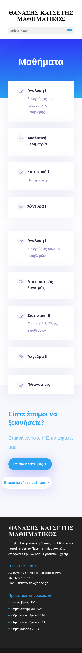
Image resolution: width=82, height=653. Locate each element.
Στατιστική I (38, 171)
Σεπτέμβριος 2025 (24, 602)
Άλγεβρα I (36, 206)
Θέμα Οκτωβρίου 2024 (27, 609)
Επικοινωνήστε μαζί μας (25, 482)
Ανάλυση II (37, 240)
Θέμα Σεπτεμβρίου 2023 (28, 622)
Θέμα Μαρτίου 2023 (25, 629)
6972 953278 (24, 578)
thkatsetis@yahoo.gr (33, 583)
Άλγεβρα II (37, 356)
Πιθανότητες (38, 384)
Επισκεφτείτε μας (28, 464)
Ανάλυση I (36, 90)
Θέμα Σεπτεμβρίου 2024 (28, 615)
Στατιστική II (38, 315)
